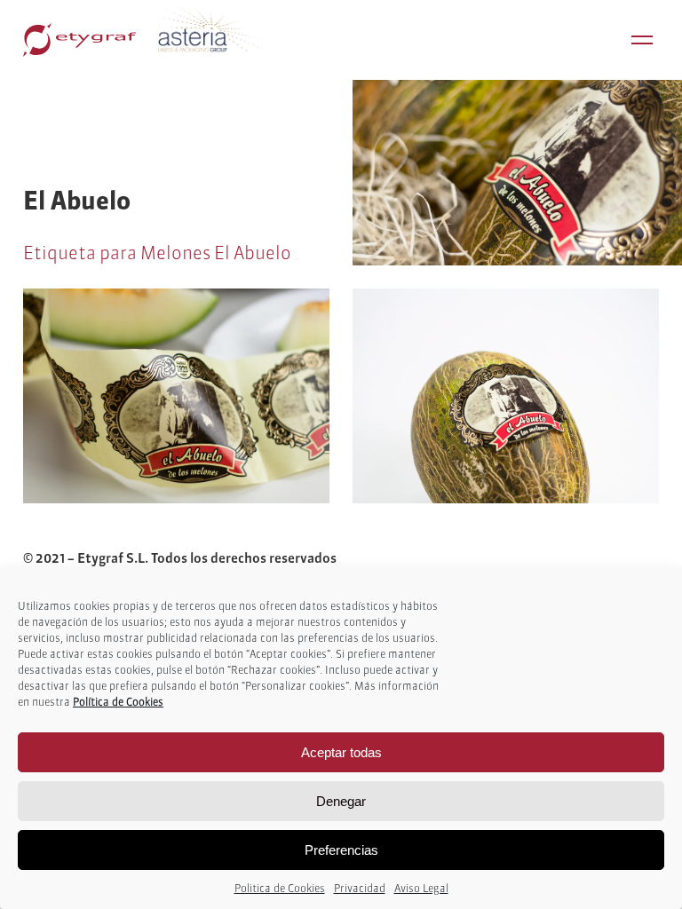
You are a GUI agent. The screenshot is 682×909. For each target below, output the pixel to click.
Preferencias (341, 850)
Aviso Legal (421, 888)
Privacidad (359, 888)
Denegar (341, 801)
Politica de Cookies (279, 888)
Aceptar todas (341, 752)
